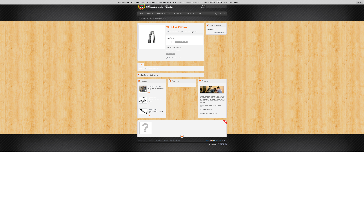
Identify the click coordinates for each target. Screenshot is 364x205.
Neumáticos (145, 18)
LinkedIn (226, 144)
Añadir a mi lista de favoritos (174, 57)
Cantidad (169, 42)
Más (140, 64)
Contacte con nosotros (169, 140)
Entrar (203, 5)
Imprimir (195, 31)
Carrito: (221, 14)
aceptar (359, 2)
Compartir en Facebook (173, 31)
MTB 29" (152, 18)
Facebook (218, 144)
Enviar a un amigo (186, 31)
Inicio (139, 18)
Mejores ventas (158, 140)
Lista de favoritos (216, 25)
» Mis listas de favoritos (220, 32)
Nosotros (178, 140)
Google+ (223, 144)
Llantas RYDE (152, 109)
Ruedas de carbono (154, 86)
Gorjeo (221, 144)
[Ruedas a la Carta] (155, 6)
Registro (203, 7)
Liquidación (151, 98)
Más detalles (170, 54)
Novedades (150, 140)
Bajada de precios (142, 140)
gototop (182, 136)
